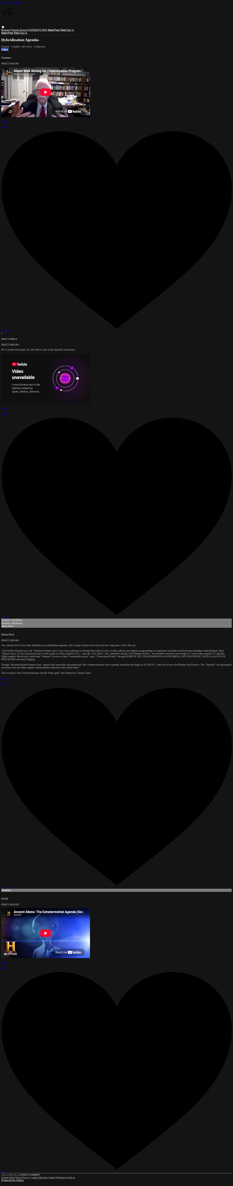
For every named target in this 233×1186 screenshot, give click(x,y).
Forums (15, 30)
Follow (4, 49)
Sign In (23, 33)
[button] (3, 27)
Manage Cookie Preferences (53, 1177)
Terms (18, 1177)
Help (12, 1177)
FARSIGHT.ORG (37, 30)
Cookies (34, 1177)
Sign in (70, 30)
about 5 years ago (10, 63)
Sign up (5, 1174)
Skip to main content (11, 2)
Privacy (26, 1177)
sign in (15, 1174)
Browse (5, 30)
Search (24, 30)
